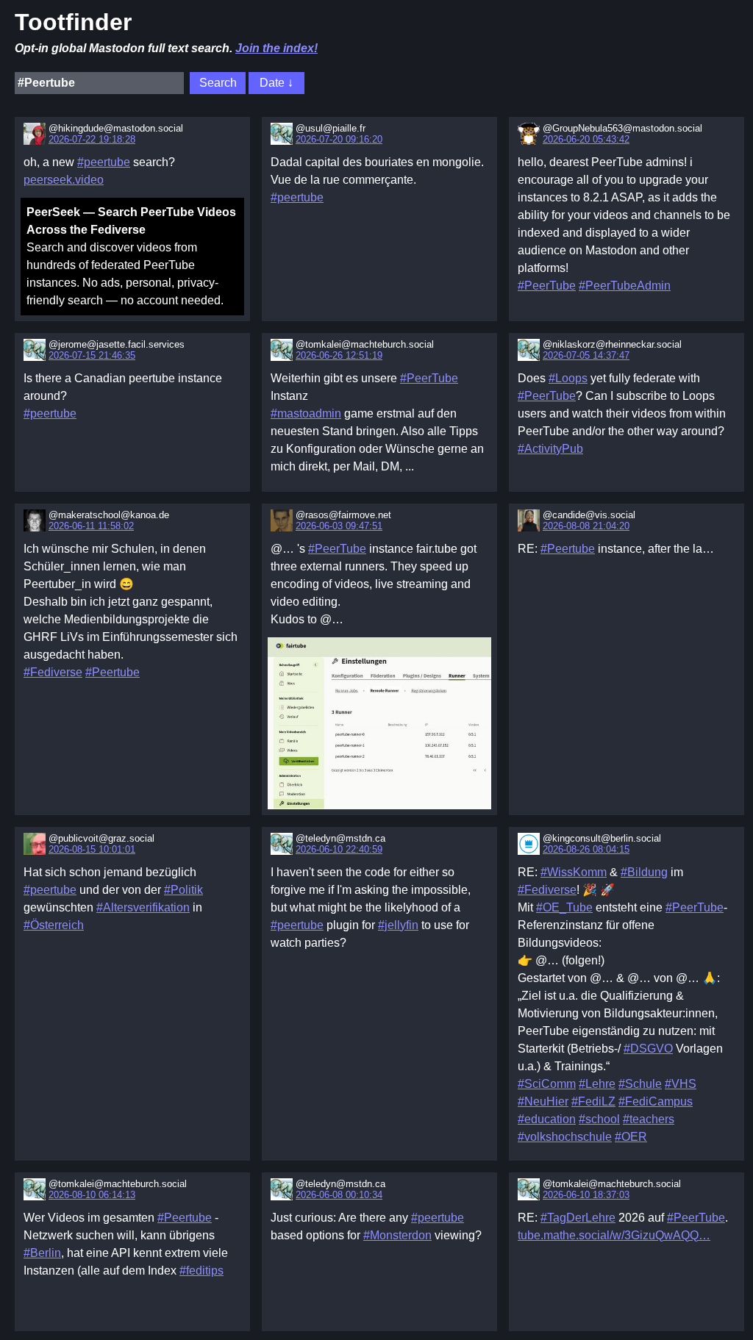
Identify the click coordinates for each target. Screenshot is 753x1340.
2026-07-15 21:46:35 (92, 355)
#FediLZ (593, 1101)
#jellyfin (398, 925)
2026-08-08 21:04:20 (586, 525)
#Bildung (644, 872)
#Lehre (597, 1084)
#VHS (680, 1084)
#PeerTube (547, 285)
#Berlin (42, 1253)
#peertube (103, 162)
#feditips (201, 1270)
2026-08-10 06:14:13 (92, 1194)
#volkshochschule (565, 1137)
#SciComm (547, 1084)
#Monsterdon (397, 1235)
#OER (631, 1137)
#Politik (183, 890)
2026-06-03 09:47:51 (339, 525)
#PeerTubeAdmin (625, 285)
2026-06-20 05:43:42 (586, 139)
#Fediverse (53, 672)
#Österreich (54, 925)
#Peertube (112, 672)
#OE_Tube (564, 907)
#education (547, 1119)
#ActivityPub (550, 449)
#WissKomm (573, 872)
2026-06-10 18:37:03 (586, 1194)
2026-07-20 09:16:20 (339, 139)
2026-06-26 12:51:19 (339, 355)
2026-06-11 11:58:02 (91, 525)
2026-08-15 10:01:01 (92, 849)
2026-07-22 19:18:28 (92, 139)
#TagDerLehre (577, 1217)
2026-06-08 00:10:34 (339, 1194)
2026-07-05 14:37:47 (586, 355)
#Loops (568, 378)
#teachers (648, 1119)
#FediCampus (655, 1101)
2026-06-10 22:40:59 (339, 849)
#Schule (640, 1084)
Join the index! (276, 48)
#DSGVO (648, 1048)
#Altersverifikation (143, 907)
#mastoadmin (306, 413)
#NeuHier (543, 1101)
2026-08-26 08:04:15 (586, 849)
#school (599, 1119)
